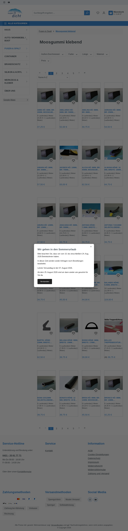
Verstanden (44, 281)
